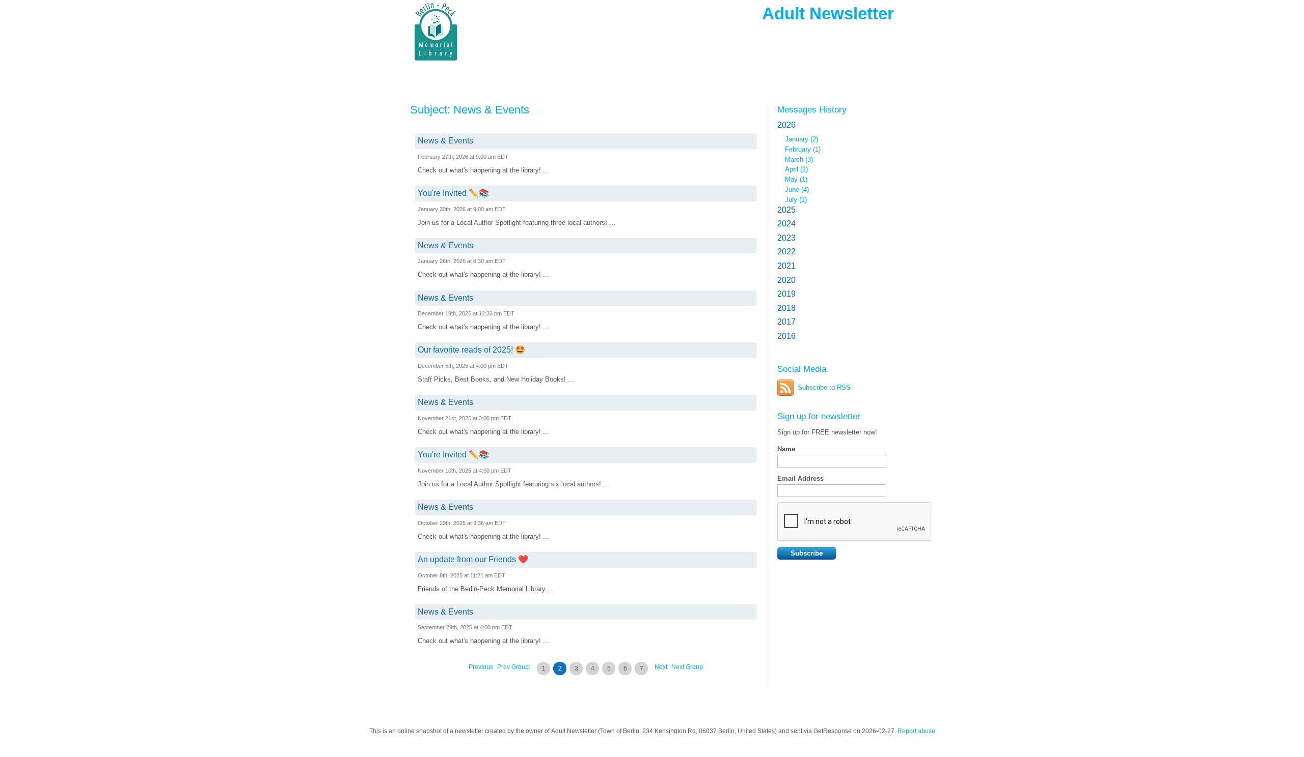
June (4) (797, 189)
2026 (786, 125)
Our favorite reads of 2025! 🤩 (471, 349)
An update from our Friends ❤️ (473, 559)
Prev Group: (513, 667)
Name (786, 449)
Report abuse (916, 731)
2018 (786, 308)
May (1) (796, 179)
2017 (786, 321)
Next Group (687, 667)
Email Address (800, 478)
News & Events (445, 140)
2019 (786, 293)
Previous (481, 667)
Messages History (812, 109)
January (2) (801, 139)
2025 (786, 210)
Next (661, 667)
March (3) (799, 159)
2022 (786, 251)
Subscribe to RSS (824, 387)
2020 (786, 280)
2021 (786, 265)
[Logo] (483, 32)
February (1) (803, 149)
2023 (786, 238)
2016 (786, 336)
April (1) (796, 169)
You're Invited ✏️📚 (453, 193)
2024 (786, 223)
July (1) (796, 199)
